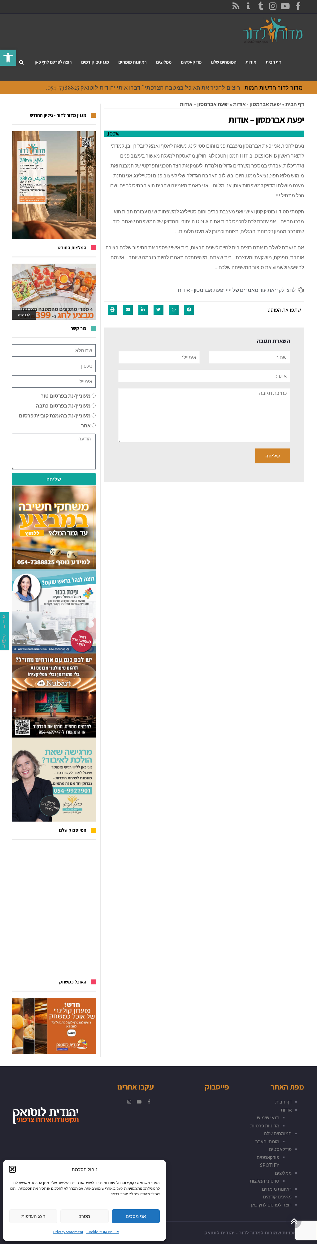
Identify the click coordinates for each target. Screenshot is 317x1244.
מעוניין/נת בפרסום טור (66, 396)
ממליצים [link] (283, 1173)
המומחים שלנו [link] (278, 1133)
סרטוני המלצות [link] (264, 1181)
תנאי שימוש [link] (268, 1117)
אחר (86, 425)
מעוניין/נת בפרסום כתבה (63, 405)
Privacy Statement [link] (68, 1231)
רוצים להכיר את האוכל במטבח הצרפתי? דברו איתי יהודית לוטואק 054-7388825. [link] (143, 87)
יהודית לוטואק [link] (219, 1233)
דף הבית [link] (294, 104)
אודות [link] (286, 1109)
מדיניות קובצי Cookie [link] (102, 1231)
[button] (12, 1169)
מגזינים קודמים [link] (277, 1196)
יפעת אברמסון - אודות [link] (257, 104)
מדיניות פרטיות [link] (264, 1125)
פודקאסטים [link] (280, 1149)
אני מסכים (136, 1216)
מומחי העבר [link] (267, 1141)
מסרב (84, 1216)
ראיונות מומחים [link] (277, 1189)
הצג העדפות (33, 1216)
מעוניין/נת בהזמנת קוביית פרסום (55, 415)
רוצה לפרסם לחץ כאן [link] (271, 1204)
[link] (8, 58)
